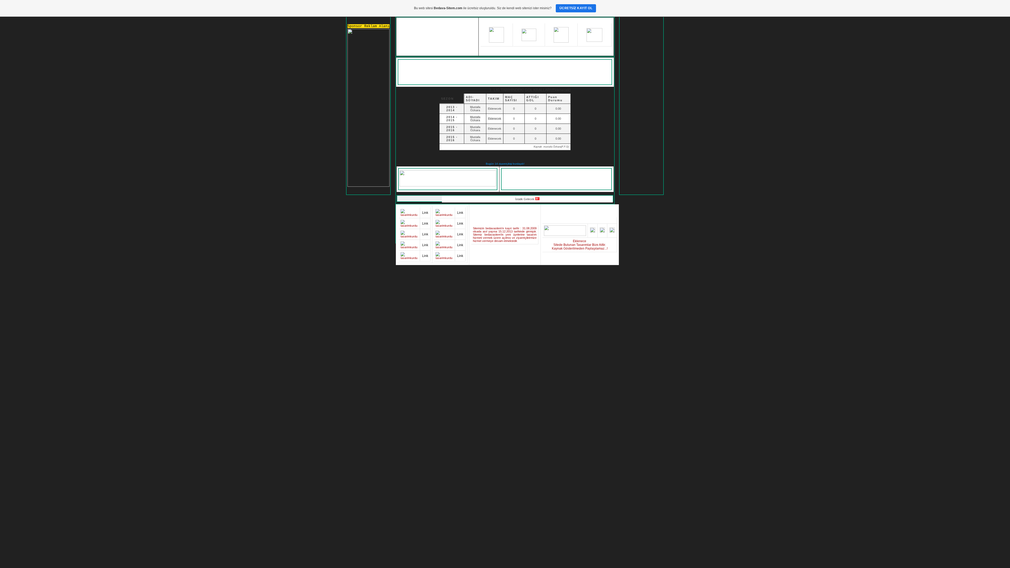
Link (425, 213)
